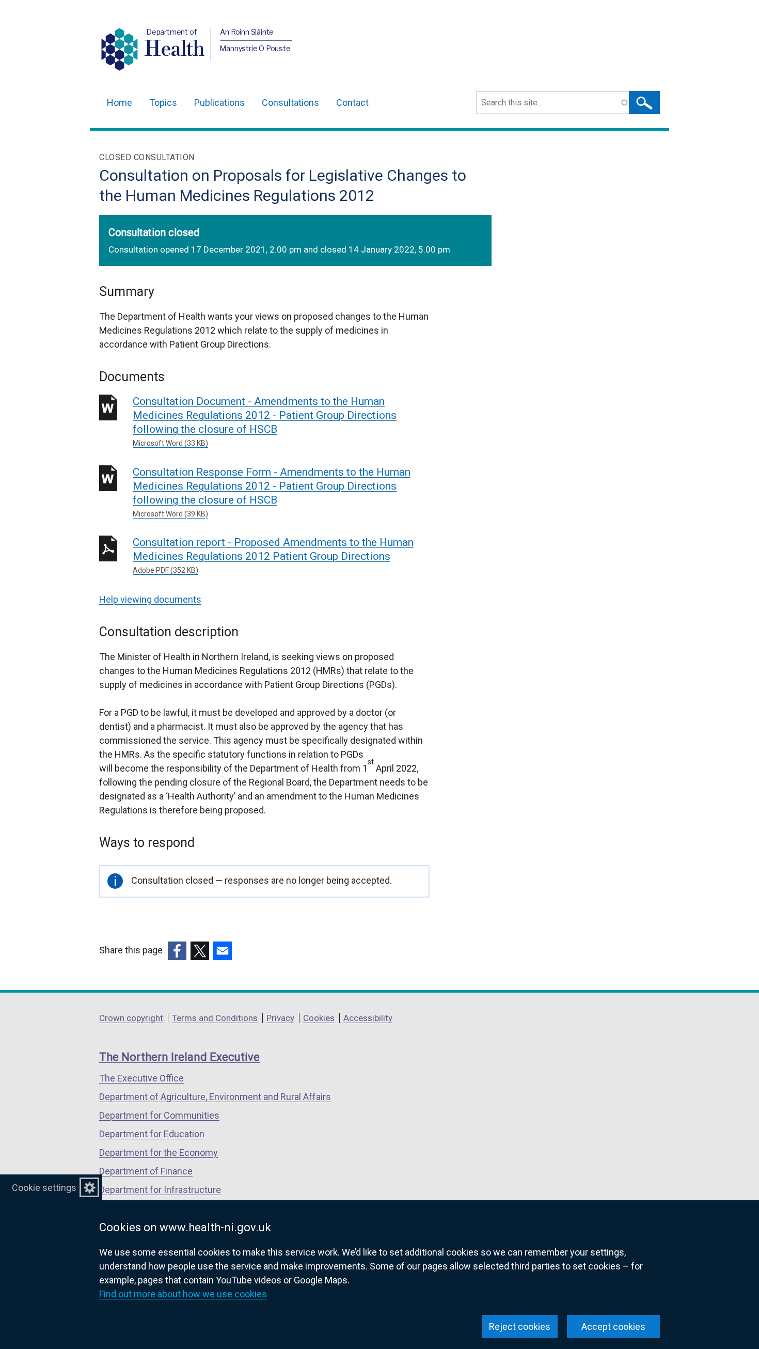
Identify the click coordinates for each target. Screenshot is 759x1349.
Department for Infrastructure (160, 1189)
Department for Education (151, 1133)
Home (119, 102)
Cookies (319, 1018)
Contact (352, 102)
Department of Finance (146, 1171)
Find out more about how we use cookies (183, 1294)
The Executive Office (141, 1078)
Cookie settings (44, 1187)
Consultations (290, 102)
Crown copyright (131, 1018)
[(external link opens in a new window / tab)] (177, 951)
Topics (163, 102)
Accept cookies (613, 1326)
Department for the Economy (158, 1152)
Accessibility (367, 1018)
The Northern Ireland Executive (179, 1056)
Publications (219, 102)
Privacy (280, 1018)
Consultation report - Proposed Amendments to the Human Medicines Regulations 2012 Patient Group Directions (273, 555)
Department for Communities (159, 1115)
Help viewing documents (150, 599)
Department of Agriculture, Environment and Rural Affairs (215, 1096)
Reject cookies (519, 1326)
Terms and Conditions (215, 1018)
